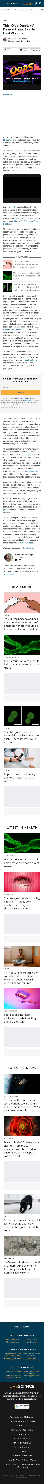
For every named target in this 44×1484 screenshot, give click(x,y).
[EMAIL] (20, 560)
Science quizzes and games (13, 1371)
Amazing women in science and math (31, 1354)
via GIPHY (7, 94)
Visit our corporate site (26, 1399)
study (13, 207)
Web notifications (22, 1447)
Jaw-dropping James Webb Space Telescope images (12, 1354)
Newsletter (36, 50)
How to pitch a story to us (22, 1460)
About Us (22, 1426)
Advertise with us (22, 1443)
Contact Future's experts (22, 1421)
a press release (26, 543)
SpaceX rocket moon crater (24, 10)
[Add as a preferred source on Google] (22, 1406)
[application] (22, 187)
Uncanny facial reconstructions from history (31, 1359)
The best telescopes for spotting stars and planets (13, 1376)
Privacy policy (22, 1434)
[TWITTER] (17, 560)
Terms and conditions (22, 1430)
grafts (5, 510)
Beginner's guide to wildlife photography (31, 1372)
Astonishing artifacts (31, 1342)
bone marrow (32, 471)
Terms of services (26, 398)
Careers (22, 1451)
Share (8, 50)
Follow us (25, 50)
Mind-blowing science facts (31, 1376)
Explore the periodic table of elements (12, 1359)
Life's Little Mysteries (12, 1339)
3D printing (7, 140)
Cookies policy (22, 1438)
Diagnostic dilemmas (12, 1342)
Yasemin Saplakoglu (19, 38)
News (29, 41)
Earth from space (31, 1339)
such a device (27, 454)
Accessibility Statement (22, 1417)
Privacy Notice (27, 400)
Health (5, 21)
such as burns (31, 360)
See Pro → (28, 3)
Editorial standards (22, 1456)
